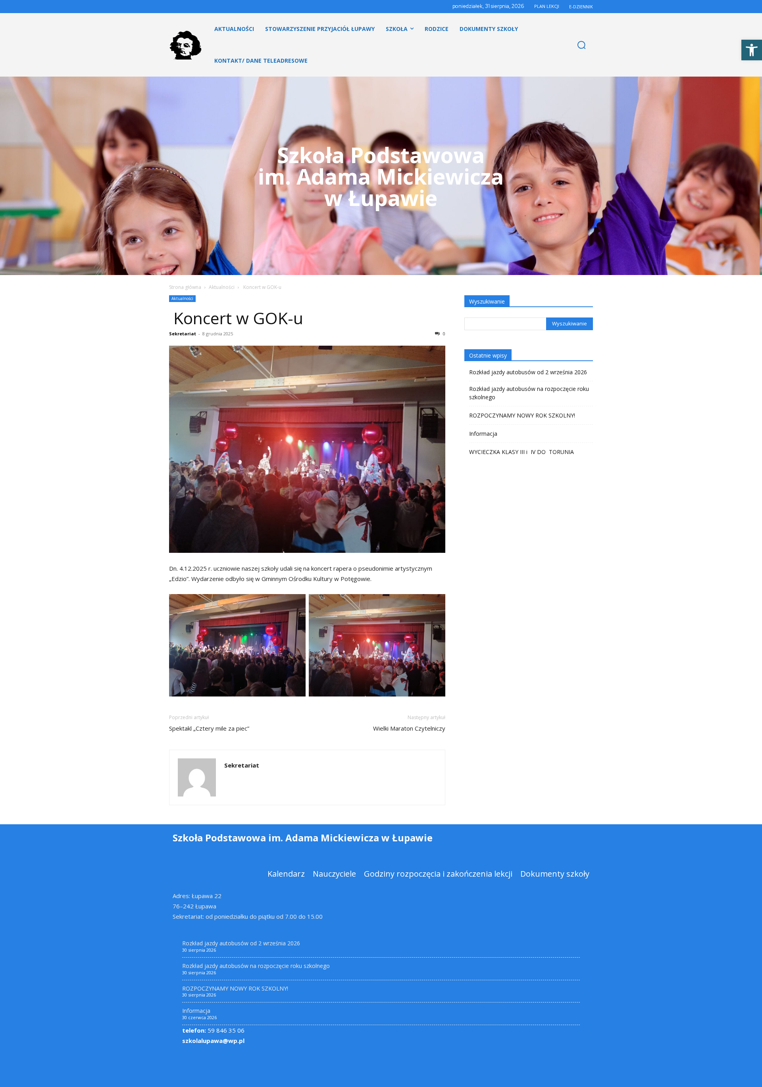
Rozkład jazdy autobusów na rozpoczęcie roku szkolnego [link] (529, 393)
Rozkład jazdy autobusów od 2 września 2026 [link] (528, 372)
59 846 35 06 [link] (213, 1030)
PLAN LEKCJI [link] (546, 6)
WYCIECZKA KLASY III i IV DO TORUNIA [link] (521, 452)
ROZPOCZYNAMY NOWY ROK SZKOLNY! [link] (522, 415)
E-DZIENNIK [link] (581, 7)
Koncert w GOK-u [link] (236, 318)
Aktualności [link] (222, 287)
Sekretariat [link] (182, 334)
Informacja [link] (483, 433)
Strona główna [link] (185, 287)
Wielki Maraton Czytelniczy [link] (409, 728)
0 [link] (443, 334)
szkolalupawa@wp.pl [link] (213, 1041)
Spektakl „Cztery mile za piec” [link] (209, 728)
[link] (751, 50)
